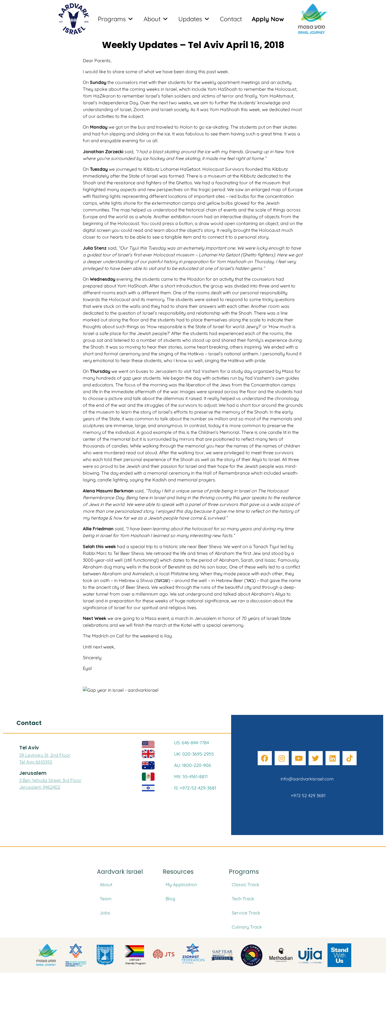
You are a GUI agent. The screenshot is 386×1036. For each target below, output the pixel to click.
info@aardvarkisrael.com (307, 779)
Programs (112, 19)
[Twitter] (316, 758)
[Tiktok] (349, 758)
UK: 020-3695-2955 (194, 754)
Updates (190, 19)
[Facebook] (265, 758)
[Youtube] (299, 758)
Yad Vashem (205, 371)
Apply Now (268, 19)
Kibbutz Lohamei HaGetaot (172, 169)
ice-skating (216, 127)
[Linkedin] (333, 758)
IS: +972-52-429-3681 (195, 788)
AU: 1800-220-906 (192, 765)
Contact (231, 19)
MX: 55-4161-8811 (191, 776)
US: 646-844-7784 (191, 742)
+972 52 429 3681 (307, 795)
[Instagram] (282, 758)
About (152, 19)
